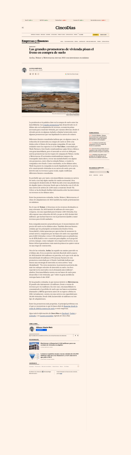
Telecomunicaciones (68, 41)
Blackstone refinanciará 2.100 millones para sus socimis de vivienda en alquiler (58, 344)
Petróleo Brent (58, 20)
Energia (76, 41)
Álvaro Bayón (43, 359)
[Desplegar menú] (23, 27)
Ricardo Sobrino (50, 359)
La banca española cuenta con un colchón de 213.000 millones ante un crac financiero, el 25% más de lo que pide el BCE (60, 355)
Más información (33, 373)
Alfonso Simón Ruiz (35, 68)
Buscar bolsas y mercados (96, 167)
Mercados (43, 34)
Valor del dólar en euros (96, 20)
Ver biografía (40, 329)
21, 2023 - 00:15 (37, 70)
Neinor (61, 366)
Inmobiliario (32, 46)
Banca (62, 41)
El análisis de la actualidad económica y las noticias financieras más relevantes (48, 335)
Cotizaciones (54, 34)
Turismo (99, 41)
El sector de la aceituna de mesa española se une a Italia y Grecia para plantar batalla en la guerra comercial (99, 150)
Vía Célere (66, 366)
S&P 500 (42, 20)
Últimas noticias (69, 34)
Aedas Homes (55, 366)
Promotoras (37, 366)
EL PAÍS (80, 34)
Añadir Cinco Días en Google (72, 74)
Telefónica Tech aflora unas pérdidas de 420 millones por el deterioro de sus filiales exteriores (98, 156)
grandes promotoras (51, 125)
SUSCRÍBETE (95, 34)
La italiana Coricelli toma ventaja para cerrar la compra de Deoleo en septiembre (97, 144)
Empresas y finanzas (35, 34)
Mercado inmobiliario (91, 41)
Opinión (75, 34)
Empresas (31, 366)
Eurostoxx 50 (76, 20)
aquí (61, 373)
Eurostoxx (95, 175)
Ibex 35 (26, 20)
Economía (48, 34)
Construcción (82, 41)
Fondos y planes (61, 34)
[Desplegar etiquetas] (78, 366)
